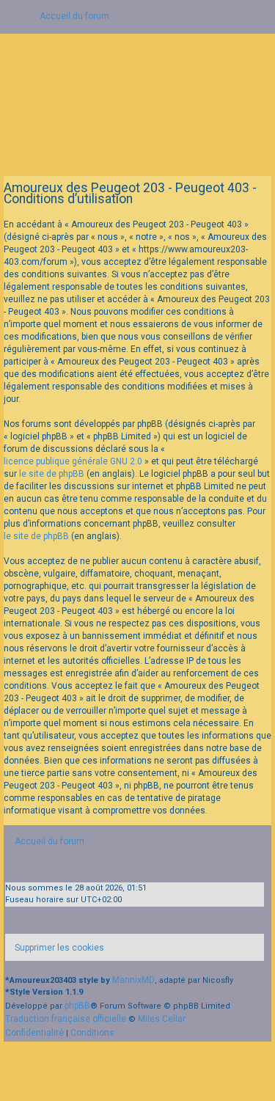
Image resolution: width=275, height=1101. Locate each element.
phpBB (77, 1006)
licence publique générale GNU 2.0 (73, 461)
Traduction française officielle (65, 1019)
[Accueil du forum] (137, 99)
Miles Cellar (162, 1019)
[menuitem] (54, 947)
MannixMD (133, 980)
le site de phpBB (51, 474)
